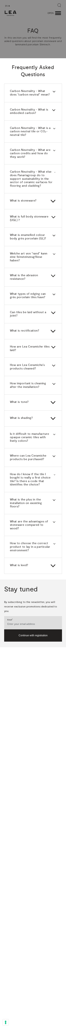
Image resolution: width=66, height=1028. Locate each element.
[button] (33, 93)
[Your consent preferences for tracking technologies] (6, 1022)
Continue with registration (33, 635)
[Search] (59, 5)
